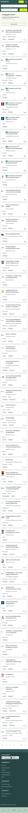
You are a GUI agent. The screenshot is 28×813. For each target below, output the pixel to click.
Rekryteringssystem (6, 786)
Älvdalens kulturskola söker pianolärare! (14, 391)
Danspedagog (10, 418)
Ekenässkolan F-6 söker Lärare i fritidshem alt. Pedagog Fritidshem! (12, 262)
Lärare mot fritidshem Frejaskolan (12, 688)
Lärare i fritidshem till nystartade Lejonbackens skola (13, 446)
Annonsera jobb (5, 784)
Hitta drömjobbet (6, 793)
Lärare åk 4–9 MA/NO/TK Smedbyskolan (13, 431)
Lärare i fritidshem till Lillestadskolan (12, 602)
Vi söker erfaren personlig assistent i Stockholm (13, 305)
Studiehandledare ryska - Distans (13, 717)
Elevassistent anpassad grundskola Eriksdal (14, 162)
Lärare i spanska (10, 405)
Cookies (3, 770)
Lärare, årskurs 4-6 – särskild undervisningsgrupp (14, 147)
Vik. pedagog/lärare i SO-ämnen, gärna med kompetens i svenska (13, 502)
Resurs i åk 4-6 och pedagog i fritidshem (12, 646)
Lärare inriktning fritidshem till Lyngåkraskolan (13, 376)
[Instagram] (2, 800)
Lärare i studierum (11, 334)
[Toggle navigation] (26, 2)
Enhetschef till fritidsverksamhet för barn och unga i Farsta (13, 588)
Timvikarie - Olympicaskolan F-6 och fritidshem (14, 631)
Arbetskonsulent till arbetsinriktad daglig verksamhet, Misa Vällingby (14, 546)
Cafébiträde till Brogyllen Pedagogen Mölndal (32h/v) (14, 702)
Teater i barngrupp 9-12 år (13, 731)
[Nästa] (25, 745)
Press (2, 777)
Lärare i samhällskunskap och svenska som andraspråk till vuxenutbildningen (13, 617)
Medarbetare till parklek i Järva (14, 60)
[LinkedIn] (5, 800)
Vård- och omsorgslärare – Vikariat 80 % (14, 75)
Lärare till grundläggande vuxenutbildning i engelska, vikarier (13, 320)
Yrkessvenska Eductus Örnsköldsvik (12, 362)
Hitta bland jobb (5, 774)
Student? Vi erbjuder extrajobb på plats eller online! (12, 45)
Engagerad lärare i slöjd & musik (13, 517)
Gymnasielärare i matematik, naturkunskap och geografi (13, 661)
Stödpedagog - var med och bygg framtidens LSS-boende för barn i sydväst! (14, 573)
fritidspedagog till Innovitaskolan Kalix (12, 133)
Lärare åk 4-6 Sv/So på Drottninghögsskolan (13, 104)
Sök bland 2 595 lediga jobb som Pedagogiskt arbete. (10, 18)
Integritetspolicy (5, 768)
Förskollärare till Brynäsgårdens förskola (13, 531)
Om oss (3, 765)
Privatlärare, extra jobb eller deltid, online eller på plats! (14, 31)
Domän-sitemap (5, 772)
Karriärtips (4, 796)
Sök (23, 10)
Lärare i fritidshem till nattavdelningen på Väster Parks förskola (13, 473)
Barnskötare (9, 460)
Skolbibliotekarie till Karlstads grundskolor (12, 291)
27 (21, 745)
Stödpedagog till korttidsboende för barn (13, 247)
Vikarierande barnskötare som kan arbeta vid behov (13, 191)
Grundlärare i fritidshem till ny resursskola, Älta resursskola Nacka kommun (14, 276)
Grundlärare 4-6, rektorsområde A (11, 347)
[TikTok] (10, 800)
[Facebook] (8, 800)
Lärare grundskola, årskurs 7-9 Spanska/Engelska (13, 488)
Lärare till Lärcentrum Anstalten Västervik (12, 220)
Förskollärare (9, 674)
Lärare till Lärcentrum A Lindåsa (12, 205)
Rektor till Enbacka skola (13, 560)
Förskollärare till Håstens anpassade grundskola (14, 176)
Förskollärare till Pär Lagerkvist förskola (12, 118)
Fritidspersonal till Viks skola (13, 89)
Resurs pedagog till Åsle (13, 234)
